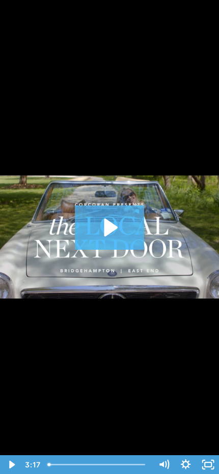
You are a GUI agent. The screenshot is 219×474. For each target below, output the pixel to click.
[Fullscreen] (208, 464)
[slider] (98, 464)
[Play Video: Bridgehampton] (109, 227)
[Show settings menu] (186, 464)
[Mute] (164, 464)
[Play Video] (11, 464)
